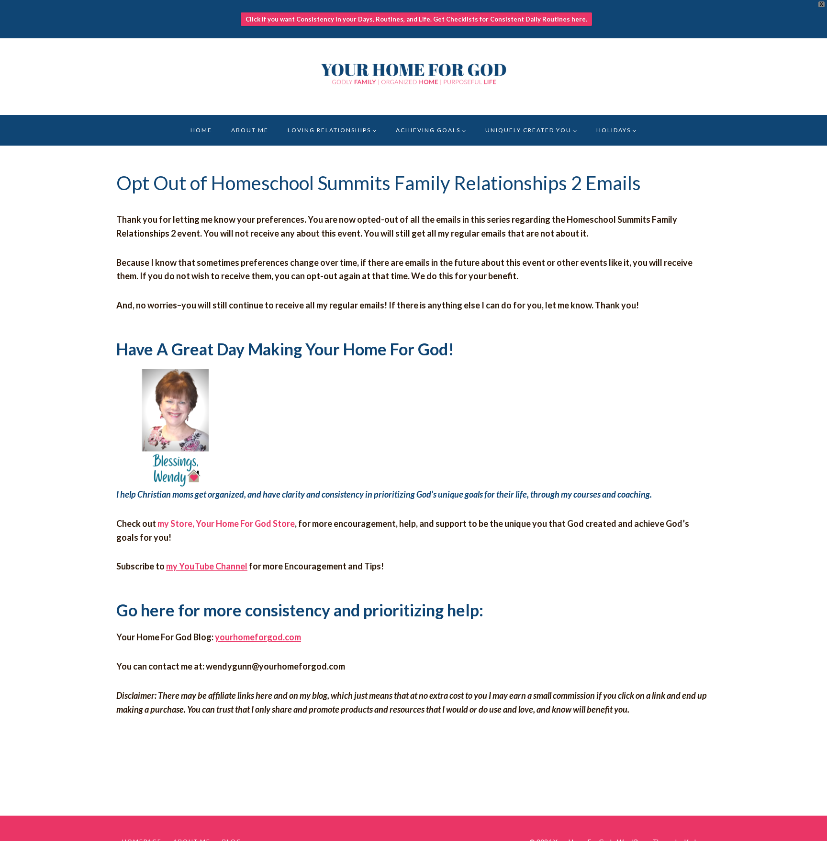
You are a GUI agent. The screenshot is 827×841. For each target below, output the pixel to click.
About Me (249, 130)
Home (201, 130)
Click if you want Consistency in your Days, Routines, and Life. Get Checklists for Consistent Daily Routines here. (416, 19)
